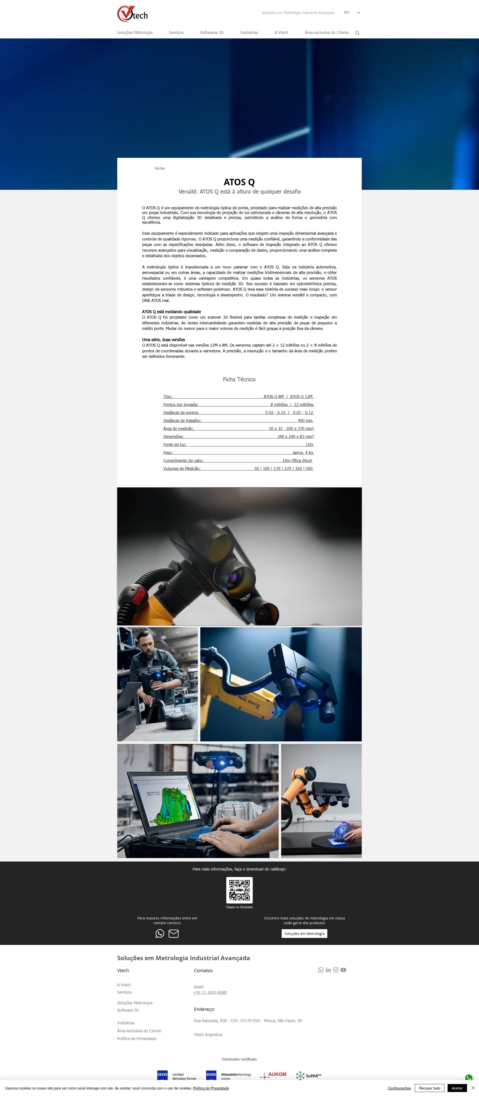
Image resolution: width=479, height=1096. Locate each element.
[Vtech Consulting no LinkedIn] (328, 969)
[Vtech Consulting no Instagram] (335, 969)
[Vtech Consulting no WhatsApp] (320, 969)
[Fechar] (473, 1088)
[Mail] (173, 933)
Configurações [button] (399, 1088)
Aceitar (457, 1088)
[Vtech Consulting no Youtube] (343, 969)
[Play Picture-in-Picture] (346, 618)
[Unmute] (132, 618)
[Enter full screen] (355, 618)
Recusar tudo (429, 1088)
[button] (199, 987)
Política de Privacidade (211, 1088)
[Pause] (123, 618)
